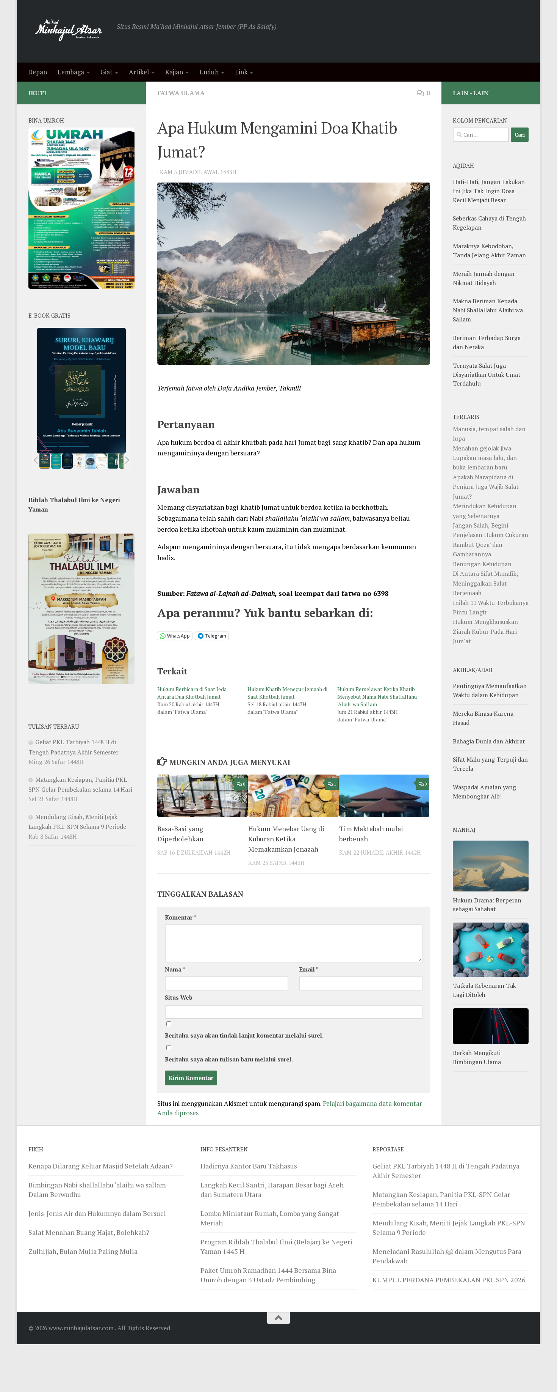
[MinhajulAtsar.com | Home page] (68, 31)
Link (241, 72)
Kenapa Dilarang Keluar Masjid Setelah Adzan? (100, 1165)
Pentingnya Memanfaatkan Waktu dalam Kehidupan (490, 690)
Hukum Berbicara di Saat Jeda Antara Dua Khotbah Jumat (192, 692)
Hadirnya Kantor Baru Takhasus (248, 1165)
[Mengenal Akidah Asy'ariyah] (113, 461)
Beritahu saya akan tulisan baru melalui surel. (229, 1059)
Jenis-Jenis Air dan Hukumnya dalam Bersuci (97, 1213)
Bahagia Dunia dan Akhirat (489, 741)
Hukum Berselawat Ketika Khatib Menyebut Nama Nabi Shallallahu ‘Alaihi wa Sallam (377, 696)
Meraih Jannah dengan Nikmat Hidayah (484, 278)
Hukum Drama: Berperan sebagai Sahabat (487, 904)
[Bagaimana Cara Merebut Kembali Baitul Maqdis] (45, 461)
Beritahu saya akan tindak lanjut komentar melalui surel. (244, 1035)
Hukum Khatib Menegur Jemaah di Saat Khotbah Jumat (287, 692)
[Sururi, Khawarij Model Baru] (67, 461)
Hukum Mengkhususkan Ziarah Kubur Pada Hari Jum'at (485, 631)
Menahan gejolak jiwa (482, 448)
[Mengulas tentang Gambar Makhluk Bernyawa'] (101, 461)
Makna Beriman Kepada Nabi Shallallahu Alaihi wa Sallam (488, 310)
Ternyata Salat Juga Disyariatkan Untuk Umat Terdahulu (486, 374)
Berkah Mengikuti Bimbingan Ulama (477, 1057)
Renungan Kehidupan (482, 564)
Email (309, 969)
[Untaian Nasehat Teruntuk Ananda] (79, 461)
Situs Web (178, 997)
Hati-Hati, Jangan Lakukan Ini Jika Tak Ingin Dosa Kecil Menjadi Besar (489, 191)
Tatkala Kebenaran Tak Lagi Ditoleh (484, 990)
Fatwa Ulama (181, 92)
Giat (106, 72)
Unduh (209, 72)
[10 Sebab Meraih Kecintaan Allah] (56, 461)
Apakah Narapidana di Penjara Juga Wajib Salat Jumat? (485, 487)
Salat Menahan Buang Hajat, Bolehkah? (88, 1232)
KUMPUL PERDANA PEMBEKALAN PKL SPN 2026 (449, 1279)
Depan (37, 72)
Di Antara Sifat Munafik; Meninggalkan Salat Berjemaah (485, 583)
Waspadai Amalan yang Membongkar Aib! (484, 791)
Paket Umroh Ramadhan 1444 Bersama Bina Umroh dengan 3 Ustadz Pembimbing (268, 1275)
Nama (175, 969)
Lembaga (71, 72)
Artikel (139, 72)
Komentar (180, 917)
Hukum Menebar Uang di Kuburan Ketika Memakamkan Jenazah (286, 838)
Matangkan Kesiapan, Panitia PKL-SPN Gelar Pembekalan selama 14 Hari (441, 1199)
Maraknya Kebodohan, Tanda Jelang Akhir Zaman (489, 250)
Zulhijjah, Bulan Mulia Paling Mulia (83, 1251)
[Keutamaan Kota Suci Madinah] (90, 461)
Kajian (174, 72)
